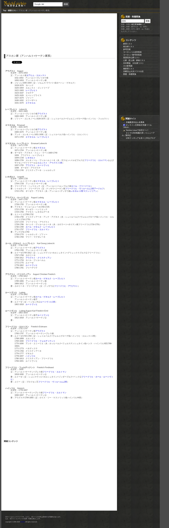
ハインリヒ (31, 356)
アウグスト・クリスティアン (38, 258)
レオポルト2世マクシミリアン (83, 191)
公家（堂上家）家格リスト (134, 60)
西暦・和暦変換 (129, 74)
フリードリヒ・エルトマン (37, 229)
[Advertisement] (60, 33)
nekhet (22, 522)
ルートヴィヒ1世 (47, 302)
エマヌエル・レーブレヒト (37, 137)
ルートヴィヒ (31, 265)
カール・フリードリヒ (81, 186)
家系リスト (12, 10)
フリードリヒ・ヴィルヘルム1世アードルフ (84, 188)
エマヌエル (31, 103)
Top (4, 10)
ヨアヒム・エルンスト (36, 75)
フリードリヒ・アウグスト (66, 286)
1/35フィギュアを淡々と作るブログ (140, 138)
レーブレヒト (31, 90)
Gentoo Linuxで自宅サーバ (136, 130)
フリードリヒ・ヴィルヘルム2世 (52, 382)
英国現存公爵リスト (131, 58)
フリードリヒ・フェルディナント (40, 341)
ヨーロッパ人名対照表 (132, 52)
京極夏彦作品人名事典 (134, 122)
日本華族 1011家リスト (133, 63)
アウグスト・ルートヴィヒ (37, 165)
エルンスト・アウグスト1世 (49, 163)
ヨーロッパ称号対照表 (132, 55)
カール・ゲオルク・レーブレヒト (40, 227)
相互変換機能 (136, 24)
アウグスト (42, 113)
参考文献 (127, 49)
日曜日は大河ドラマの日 (133, 71)
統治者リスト (128, 46)
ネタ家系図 (127, 66)
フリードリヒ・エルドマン (96, 160)
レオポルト (31, 158)
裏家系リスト (128, 69)
